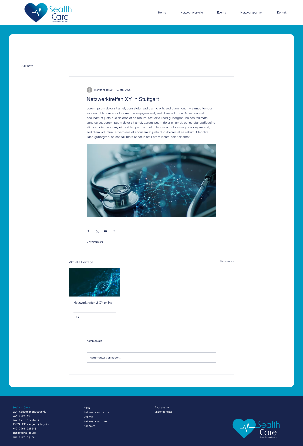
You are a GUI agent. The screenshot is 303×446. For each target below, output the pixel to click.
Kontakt (89, 426)
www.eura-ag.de (24, 437)
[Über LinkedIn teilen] (105, 231)
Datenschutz (163, 411)
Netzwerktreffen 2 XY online (92, 302)
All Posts (27, 66)
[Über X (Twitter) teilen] (97, 231)
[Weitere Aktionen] (214, 90)
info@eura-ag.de (24, 432)
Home (87, 407)
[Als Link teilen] (114, 231)
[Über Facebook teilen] (88, 231)
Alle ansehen (227, 261)
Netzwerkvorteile (96, 412)
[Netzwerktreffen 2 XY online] (94, 282)
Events (88, 416)
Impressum (161, 407)
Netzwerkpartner (95, 421)
